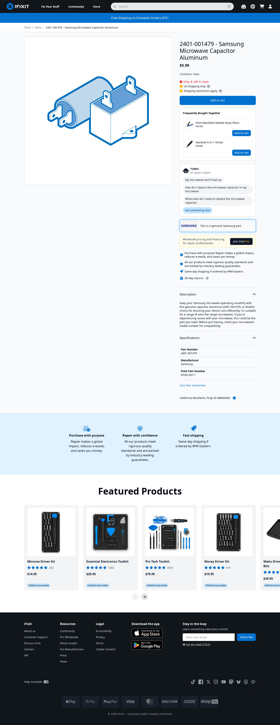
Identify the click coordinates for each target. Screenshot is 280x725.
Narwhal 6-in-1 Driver (209, 142)
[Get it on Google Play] (147, 645)
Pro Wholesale (69, 637)
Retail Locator (68, 643)
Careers (29, 649)
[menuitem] (50, 6)
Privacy (100, 637)
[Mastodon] (231, 682)
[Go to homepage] (19, 6)
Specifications (190, 338)
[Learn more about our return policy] (207, 278)
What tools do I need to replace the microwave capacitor (215, 200)
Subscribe (246, 637)
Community (67, 631)
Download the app (146, 624)
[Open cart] (262, 6)
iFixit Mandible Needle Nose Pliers (217, 123)
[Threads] (246, 682)
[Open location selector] (253, 6)
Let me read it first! (198, 644)
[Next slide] (144, 596)
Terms (100, 643)
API (26, 655)
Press (63, 655)
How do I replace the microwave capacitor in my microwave (215, 189)
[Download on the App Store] (147, 633)
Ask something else (197, 210)
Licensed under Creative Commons (150, 714)
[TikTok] (193, 682)
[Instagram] (216, 682)
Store (27, 27)
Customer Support (36, 637)
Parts (38, 27)
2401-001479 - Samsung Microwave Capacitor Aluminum (82, 27)
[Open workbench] (243, 6)
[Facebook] (200, 682)
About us (30, 631)
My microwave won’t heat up (203, 180)
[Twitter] (208, 682)
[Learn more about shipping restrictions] (208, 86)
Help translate (33, 682)
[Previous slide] (135, 596)
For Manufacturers (72, 649)
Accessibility (103, 631)
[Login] (270, 6)
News (63, 661)
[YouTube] (223, 682)
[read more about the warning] (234, 398)
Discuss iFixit (32, 643)
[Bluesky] (239, 682)
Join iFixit (241, 241)
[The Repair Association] (253, 682)
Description (188, 294)
